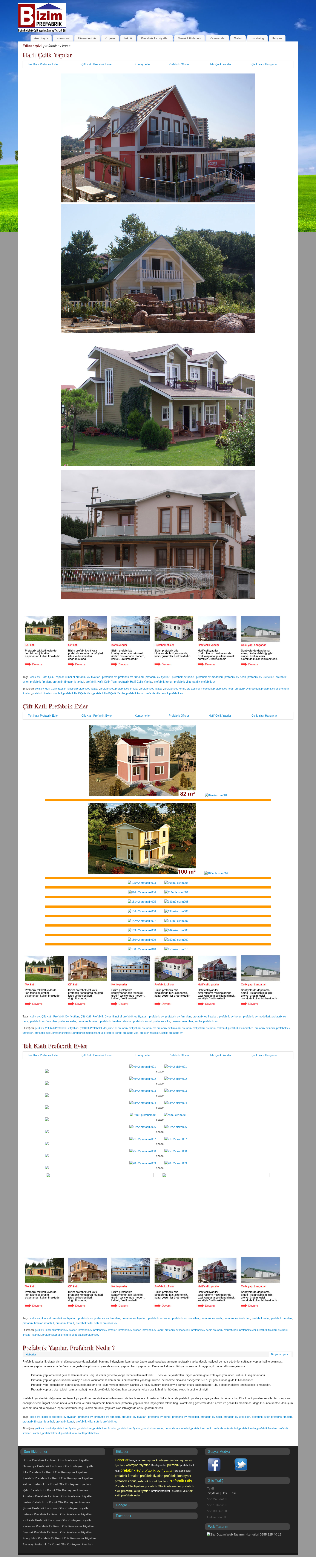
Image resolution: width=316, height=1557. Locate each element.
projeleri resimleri (182, 1021)
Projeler (110, 38)
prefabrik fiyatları (151, 1475)
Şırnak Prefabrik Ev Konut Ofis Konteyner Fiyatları (57, 1508)
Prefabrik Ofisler (179, 64)
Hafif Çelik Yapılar (47, 54)
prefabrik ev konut (183, 677)
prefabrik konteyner (177, 1475)
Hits (225, 1493)
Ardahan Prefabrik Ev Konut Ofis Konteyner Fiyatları (58, 1496)
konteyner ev (165, 1460)
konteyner (148, 1460)
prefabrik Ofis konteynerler (163, 1486)
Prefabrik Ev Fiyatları (155, 38)
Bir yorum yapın (280, 1354)
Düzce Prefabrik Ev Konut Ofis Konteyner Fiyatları (56, 1460)
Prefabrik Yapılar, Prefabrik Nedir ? (69, 1347)
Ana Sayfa (41, 38)
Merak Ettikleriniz (189, 38)
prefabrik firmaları (127, 1475)
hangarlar (135, 1460)
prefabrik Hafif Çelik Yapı (101, 681)
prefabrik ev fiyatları (158, 677)
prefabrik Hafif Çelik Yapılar (135, 681)
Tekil (233, 1493)
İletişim (277, 38)
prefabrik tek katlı (161, 1491)
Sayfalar (213, 1493)
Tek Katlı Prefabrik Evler (43, 64)
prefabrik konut (163, 681)
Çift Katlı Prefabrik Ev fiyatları (60, 1016)
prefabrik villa (182, 681)
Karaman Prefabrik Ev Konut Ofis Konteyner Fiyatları (58, 1526)
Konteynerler (142, 64)
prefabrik (173, 1465)
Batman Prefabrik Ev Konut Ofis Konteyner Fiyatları (57, 1514)
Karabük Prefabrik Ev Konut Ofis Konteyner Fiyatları (58, 1478)
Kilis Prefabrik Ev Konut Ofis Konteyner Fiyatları (55, 1472)
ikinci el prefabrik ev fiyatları (82, 677)
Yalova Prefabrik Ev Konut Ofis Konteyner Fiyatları (57, 1484)
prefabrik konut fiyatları (152, 1481)
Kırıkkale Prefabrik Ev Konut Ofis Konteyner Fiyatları (58, 1520)
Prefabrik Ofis (180, 1481)
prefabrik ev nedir (235, 677)
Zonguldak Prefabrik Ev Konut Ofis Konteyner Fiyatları (59, 1538)
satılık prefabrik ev (204, 681)
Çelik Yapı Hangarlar (264, 64)
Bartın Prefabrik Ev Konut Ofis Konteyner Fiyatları (56, 1502)
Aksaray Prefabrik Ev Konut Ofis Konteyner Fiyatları (58, 1544)
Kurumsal (63, 38)
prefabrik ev (109, 677)
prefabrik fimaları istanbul (68, 681)
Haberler (31, 1354)
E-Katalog (257, 38)
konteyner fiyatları (138, 1465)
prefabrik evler (269, 688)
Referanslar (217, 38)
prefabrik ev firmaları (131, 677)
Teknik (128, 38)
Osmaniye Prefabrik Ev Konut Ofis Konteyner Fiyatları (59, 1466)
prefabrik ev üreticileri (260, 677)
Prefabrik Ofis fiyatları (129, 1486)
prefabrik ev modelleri (209, 677)
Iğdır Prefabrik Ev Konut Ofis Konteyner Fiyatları (55, 1490)
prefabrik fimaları (40, 681)
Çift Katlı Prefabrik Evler (96, 64)
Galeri (238, 38)
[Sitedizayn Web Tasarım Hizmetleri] (244, 1534)
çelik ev (35, 677)
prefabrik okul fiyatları (135, 1491)
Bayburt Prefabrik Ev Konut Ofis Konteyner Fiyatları (57, 1532)
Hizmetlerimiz (87, 38)
